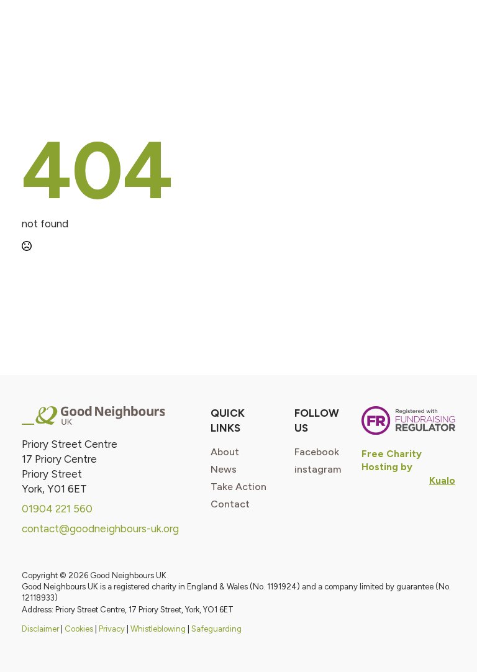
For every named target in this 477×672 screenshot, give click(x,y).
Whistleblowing (158, 628)
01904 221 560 (57, 508)
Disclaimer (40, 628)
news (224, 469)
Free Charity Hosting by (391, 460)
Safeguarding (216, 628)
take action (238, 487)
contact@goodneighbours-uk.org (100, 528)
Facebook (316, 452)
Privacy (112, 628)
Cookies (79, 628)
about (225, 452)
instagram (317, 469)
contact (230, 504)
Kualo (442, 480)
